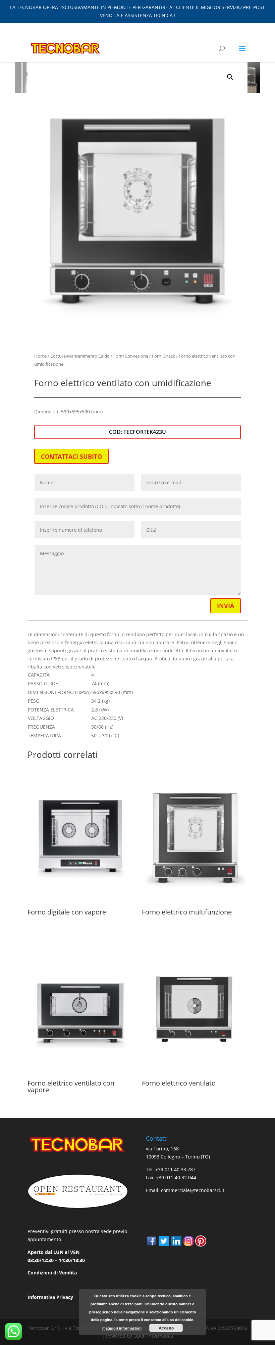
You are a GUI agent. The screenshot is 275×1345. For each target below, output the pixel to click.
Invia (225, 606)
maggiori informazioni (122, 1328)
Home (40, 356)
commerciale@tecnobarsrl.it (192, 1190)
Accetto (166, 1328)
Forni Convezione (130, 356)
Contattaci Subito (71, 456)
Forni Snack (163, 356)
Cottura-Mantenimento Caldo (80, 356)
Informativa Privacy (50, 1297)
